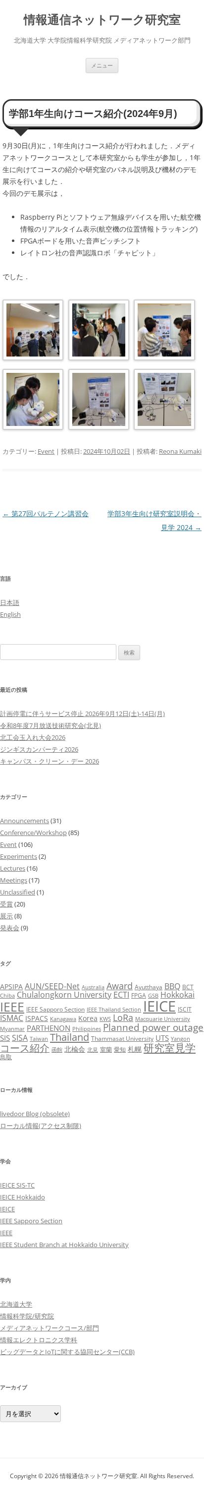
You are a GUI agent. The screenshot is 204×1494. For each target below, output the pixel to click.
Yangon (180, 1038)
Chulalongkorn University (64, 994)
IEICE (159, 1006)
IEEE (12, 1006)
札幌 (135, 1049)
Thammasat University (122, 1038)
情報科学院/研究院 (27, 1316)
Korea (88, 1018)
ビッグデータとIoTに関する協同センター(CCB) (67, 1351)
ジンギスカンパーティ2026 (39, 749)
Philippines (86, 1028)
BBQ (172, 986)
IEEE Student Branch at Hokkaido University (64, 1244)
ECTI (121, 994)
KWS (105, 1019)
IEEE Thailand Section (114, 1009)
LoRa (123, 1017)
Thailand (69, 1037)
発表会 (9, 927)
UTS (162, 1038)
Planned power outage (153, 1027)
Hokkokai (177, 994)
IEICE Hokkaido (22, 1197)
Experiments (18, 856)
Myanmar (12, 1028)
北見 (92, 1049)
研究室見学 (170, 1047)
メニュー (102, 65)
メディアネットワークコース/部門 (49, 1327)
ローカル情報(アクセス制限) (40, 1125)
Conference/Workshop (33, 832)
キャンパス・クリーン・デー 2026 (49, 761)
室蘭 (106, 1049)
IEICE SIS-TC (17, 1185)
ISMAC (11, 1018)
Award (119, 985)
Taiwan (39, 1038)
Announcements (24, 820)
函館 (56, 1049)
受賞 (6, 903)
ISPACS (36, 1018)
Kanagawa (63, 1019)
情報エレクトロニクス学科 (38, 1339)
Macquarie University (162, 1019)
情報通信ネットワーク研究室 (102, 19)
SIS (5, 1038)
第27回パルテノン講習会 (45, 513)
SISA (20, 1037)
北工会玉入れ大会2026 (32, 737)
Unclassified (17, 892)
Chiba (7, 995)
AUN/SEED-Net (52, 986)
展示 (6, 915)
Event (46, 451)
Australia (93, 987)
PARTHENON (48, 1028)
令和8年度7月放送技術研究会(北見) (50, 725)
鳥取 (6, 1057)
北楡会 (74, 1049)
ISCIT (185, 1009)
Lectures (12, 868)
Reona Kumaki (180, 451)
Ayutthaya (148, 987)
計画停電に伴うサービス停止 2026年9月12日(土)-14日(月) (82, 713)
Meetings (13, 880)
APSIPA (11, 986)
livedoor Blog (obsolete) (35, 1113)
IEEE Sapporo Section (55, 1009)
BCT (188, 987)
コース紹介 (25, 1048)
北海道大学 (16, 1304)
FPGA (138, 995)
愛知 (120, 1049)
